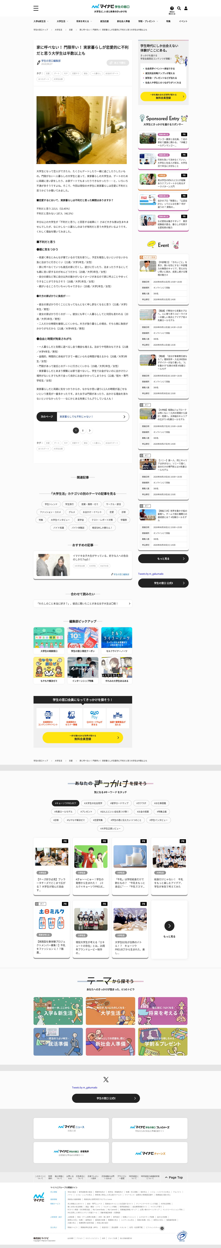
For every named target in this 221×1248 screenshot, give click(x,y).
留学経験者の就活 (85, 1192)
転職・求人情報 (132, 1192)
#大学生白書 (80, 566)
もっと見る (163, 558)
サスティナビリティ (92, 1238)
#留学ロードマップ (119, 803)
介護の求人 (72, 1223)
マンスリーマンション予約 (173, 1209)
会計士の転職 (162, 1217)
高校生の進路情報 (74, 1199)
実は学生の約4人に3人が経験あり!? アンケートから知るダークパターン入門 (171, 183)
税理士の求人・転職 (75, 1220)
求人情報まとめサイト (76, 1204)
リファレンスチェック (154, 1227)
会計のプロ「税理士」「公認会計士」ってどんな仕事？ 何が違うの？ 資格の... (172, 204)
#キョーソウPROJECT (65, 803)
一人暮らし (96, 73)
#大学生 (92, 566)
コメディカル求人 (127, 1220)
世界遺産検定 (125, 1207)
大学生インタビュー (60, 520)
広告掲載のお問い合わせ (108, 1177)
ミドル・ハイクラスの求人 (160, 1192)
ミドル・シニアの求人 (84, 1195)
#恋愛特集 (98, 820)
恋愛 (71, 30)
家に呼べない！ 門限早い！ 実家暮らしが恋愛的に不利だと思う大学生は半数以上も (113, 30)
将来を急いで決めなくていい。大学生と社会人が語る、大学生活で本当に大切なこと (172, 163)
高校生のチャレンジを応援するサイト (119, 1204)
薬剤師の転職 (100, 1220)
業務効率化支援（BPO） (90, 1227)
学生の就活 (72, 1192)
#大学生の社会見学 (93, 803)
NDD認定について (134, 1177)
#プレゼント (86, 812)
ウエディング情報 (110, 1207)
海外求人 (144, 1192)
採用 (103, 1238)
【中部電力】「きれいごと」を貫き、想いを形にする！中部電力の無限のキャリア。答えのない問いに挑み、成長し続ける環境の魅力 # (172, 268)
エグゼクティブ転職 (146, 1217)
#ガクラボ (141, 803)
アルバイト (177, 1192)
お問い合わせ (70, 1177)
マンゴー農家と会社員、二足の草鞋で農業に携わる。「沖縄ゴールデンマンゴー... (172, 142)
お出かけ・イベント (92, 512)
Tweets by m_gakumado (150, 574)
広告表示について (80, 1177)
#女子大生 (104, 566)
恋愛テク (75, 73)
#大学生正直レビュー (110, 828)
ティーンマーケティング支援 (147, 1204)
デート (57, 73)
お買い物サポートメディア (150, 1209)
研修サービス (73, 1227)
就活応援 (104, 21)
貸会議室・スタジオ (119, 1227)
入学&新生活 (40, 21)
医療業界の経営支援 (86, 1223)
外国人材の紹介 (102, 1223)
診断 (124, 512)
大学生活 (61, 21)
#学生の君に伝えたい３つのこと (126, 820)
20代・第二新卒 (104, 1217)
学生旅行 (69, 504)
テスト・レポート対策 (102, 520)
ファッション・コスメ (50, 512)
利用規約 (50, 1177)
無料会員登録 (83, 737)
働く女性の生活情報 (75, 1207)
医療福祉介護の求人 (163, 1195)
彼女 (85, 73)
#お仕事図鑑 (160, 803)
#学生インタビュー (159, 820)
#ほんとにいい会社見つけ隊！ (114, 812)
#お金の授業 (143, 812)
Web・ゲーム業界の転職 (86, 1217)
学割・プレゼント (146, 21)
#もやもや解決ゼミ (76, 820)
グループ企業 (112, 1238)
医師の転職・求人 (143, 1220)
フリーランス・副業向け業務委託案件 (139, 1195)
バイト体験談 (78, 528)
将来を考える (82, 21)
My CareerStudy (99, 1209)
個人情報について (59, 1177)
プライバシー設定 (121, 1177)
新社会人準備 (123, 21)
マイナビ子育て (156, 1207)
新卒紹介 (116, 1217)
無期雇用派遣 (171, 1220)
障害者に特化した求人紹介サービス (108, 1195)
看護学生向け (100, 1192)
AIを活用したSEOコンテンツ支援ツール (82, 1212)
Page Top (176, 1177)
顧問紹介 (89, 1220)
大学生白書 (58, 79)
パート (70, 1195)
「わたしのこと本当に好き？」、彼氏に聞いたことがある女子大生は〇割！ (77, 603)
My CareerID (112, 1209)
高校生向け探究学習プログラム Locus (98, 1199)
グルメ (72, 512)
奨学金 (81, 520)
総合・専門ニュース (94, 1204)
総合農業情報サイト (140, 1207)
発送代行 (105, 1227)
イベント (183, 21)
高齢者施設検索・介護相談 (110, 1212)
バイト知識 (58, 528)
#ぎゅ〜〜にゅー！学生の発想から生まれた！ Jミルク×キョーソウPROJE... (90, 883)
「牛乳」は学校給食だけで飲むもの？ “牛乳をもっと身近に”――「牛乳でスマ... (130, 883)
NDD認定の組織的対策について (150, 1177)
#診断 (56, 820)
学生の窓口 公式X (163, 583)
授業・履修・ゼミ (89, 504)
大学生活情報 (166, 1204)
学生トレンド (51, 504)
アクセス (80, 1238)
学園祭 (124, 520)
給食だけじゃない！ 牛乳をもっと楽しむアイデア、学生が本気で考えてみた (168, 883)
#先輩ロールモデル (63, 812)
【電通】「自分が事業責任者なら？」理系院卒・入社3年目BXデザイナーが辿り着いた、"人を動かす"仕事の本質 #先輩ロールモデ (172, 362)
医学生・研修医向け (115, 1192)
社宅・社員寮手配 (136, 1227)
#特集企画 (162, 812)
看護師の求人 (113, 1220)
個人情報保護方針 (126, 1238)
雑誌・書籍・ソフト (93, 1207)
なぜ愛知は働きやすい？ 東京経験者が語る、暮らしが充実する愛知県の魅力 (172, 224)
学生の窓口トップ (41, 30)
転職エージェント (129, 1217)
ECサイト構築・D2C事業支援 (79, 1209)
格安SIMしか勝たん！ (102, 528)
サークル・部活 (113, 504)
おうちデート (43, 79)
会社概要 (71, 1238)
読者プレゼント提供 (93, 1177)
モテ (66, 73)
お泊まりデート (112, 73)
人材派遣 (71, 1217)
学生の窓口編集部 (51, 61)
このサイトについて (40, 1177)
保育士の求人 (158, 1220)
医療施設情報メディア (128, 1209)
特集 (168, 21)
